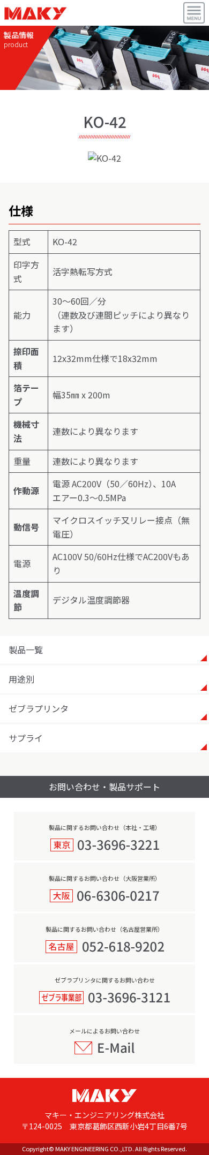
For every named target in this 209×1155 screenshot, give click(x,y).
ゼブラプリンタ (39, 708)
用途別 (21, 679)
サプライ (26, 737)
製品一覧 (26, 649)
